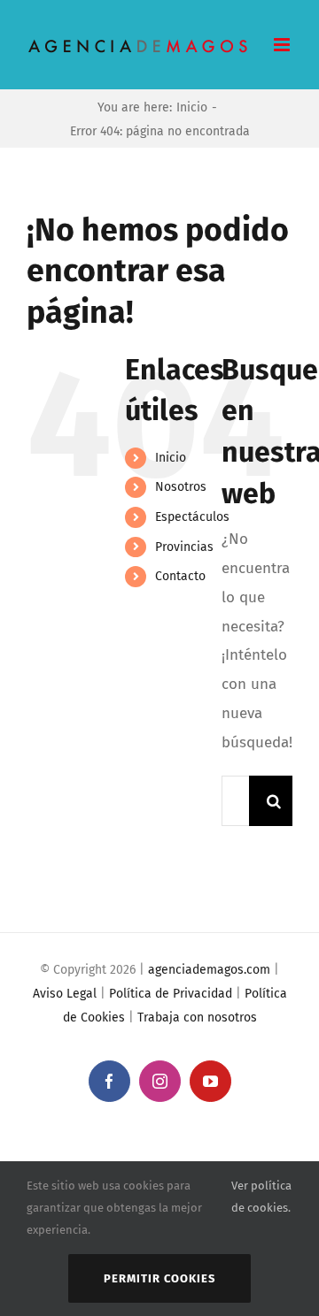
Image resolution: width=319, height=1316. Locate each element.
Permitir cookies (159, 1278)
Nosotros (180, 486)
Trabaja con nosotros (197, 1017)
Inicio (170, 457)
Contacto (180, 576)
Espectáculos (192, 516)
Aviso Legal (65, 993)
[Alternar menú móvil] (283, 44)
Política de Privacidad (170, 993)
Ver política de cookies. (261, 1196)
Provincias (184, 547)
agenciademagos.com (209, 969)
